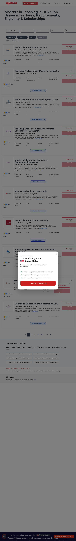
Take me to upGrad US (38, 283)
